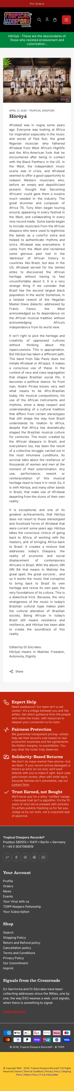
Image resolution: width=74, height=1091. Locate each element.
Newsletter (52, 1074)
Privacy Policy (13, 958)
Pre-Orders (37, 3)
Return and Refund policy (21, 943)
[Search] (39, 19)
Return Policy (31, 1074)
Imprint (8, 968)
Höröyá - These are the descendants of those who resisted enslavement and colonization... (37, 40)
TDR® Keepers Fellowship (22, 906)
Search (8, 932)
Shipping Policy (14, 938)
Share (19, 671)
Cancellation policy (17, 948)
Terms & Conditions (34, 1071)
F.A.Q (42, 1074)
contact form (20, 784)
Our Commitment (15, 963)
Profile (8, 881)
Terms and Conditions (19, 953)
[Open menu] (66, 19)
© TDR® (59, 1047)
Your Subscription (16, 912)
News (7, 891)
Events (8, 896)
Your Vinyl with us (16, 901)
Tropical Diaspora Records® (36, 1047)
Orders (8, 886)
